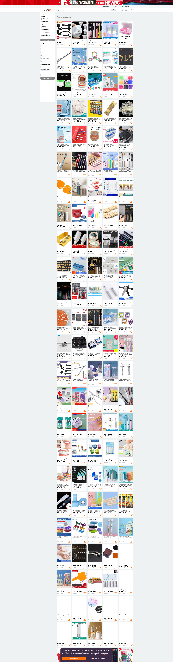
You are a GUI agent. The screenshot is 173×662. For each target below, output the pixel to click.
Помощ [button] (116, 6)
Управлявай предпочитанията (99, 658)
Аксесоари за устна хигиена (48, 34)
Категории (42, 14)
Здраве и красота (63, 13)
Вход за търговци (106, 6)
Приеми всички (74, 658)
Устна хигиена (45, 31)
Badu (57, 13)
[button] (41, 9)
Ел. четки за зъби (46, 32)
